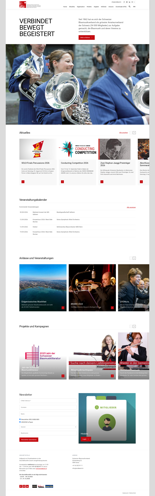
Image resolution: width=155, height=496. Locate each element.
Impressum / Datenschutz (129, 493)
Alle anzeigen (131, 207)
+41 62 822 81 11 (77, 465)
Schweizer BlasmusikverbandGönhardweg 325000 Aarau (81, 460)
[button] (133, 2)
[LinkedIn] (129, 2)
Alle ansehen (123, 133)
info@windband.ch (41, 468)
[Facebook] (124, 2)
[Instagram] (127, 2)
